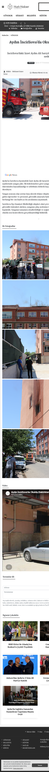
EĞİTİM (43, 16)
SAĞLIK (25, 745)
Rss (40, 732)
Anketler (43, 742)
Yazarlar (41, 28)
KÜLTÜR (6, 745)
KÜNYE (6, 748)
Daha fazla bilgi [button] (18, 768)
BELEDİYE (31, 16)
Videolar (14, 28)
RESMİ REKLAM (29, 748)
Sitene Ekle (30, 732)
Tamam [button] (40, 765)
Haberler (5, 35)
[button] (22, 24)
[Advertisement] (24, 146)
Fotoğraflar (27, 28)
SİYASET (20, 16)
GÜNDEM (8, 16)
